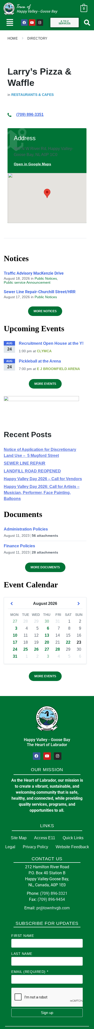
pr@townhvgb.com (53, 908)
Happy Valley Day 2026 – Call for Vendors (43, 479)
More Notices (45, 311)
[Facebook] (24, 22)
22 (68, 642)
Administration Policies (26, 529)
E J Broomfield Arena (58, 369)
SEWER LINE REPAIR (24, 463)
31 (15, 656)
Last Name (21, 954)
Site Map (19, 838)
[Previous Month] (11, 603)
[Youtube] (32, 22)
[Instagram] (40, 22)
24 (15, 649)
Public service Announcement (27, 282)
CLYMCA (44, 351)
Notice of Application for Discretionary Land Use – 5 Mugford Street (40, 452)
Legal (10, 847)
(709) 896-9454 (51, 899)
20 (47, 642)
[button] (10, 22)
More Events (45, 384)
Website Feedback (72, 847)
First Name (22, 936)
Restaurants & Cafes (32, 95)
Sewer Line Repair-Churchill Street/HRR (39, 291)
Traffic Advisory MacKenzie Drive (34, 273)
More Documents (45, 567)
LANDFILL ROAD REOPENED (32, 471)
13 (47, 635)
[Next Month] (78, 603)
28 (57, 649)
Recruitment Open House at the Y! (51, 343)
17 (15, 642)
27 (15, 621)
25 (25, 649)
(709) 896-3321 (53, 893)
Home (13, 38)
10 (15, 635)
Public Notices (46, 278)
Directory (37, 38)
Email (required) (29, 972)
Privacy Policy (35, 847)
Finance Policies (19, 546)
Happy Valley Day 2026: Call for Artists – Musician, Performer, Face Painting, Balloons (41, 492)
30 (47, 621)
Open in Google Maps (32, 164)
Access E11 (44, 838)
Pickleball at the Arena (40, 361)
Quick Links (73, 838)
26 (36, 649)
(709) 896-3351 (30, 114)
